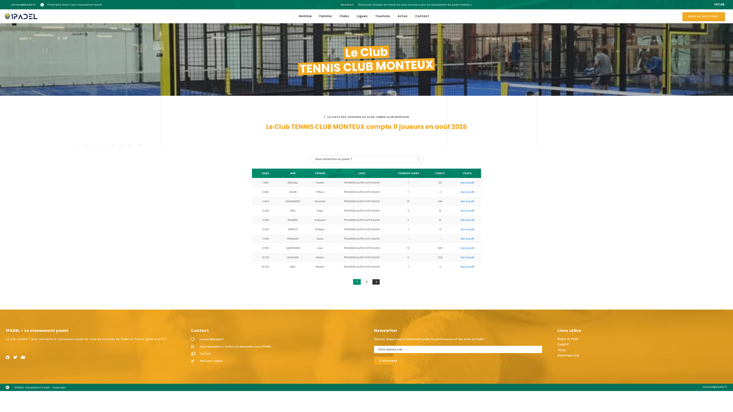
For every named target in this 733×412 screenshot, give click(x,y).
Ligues (362, 16)
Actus (403, 16)
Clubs (344, 16)
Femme (325, 16)
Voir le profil (467, 182)
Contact (422, 16)
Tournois (382, 16)
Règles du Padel (567, 339)
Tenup (561, 350)
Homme (305, 16)
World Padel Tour (568, 355)
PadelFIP (563, 344)
